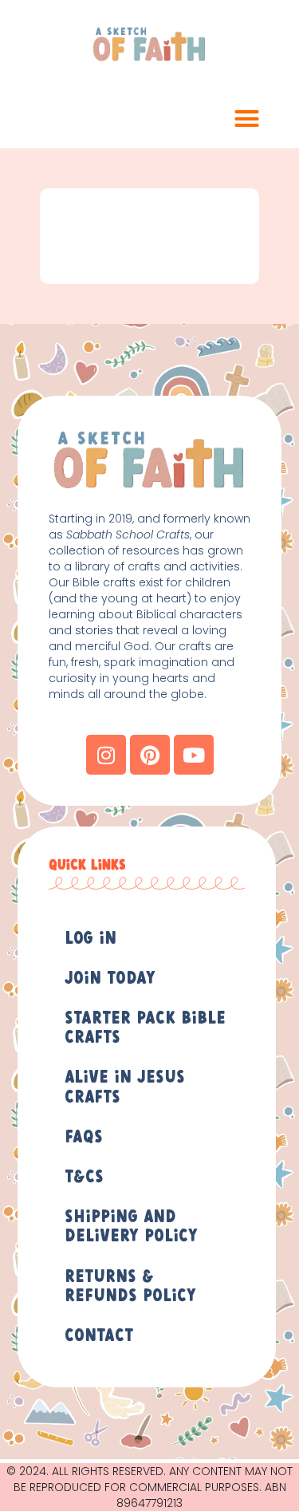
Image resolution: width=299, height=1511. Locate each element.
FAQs (84, 1138)
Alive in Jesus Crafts (125, 1087)
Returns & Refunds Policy (130, 1286)
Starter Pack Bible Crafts (145, 1028)
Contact (99, 1336)
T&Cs (84, 1178)
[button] (247, 119)
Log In (90, 939)
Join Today (110, 979)
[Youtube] (194, 755)
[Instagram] (106, 755)
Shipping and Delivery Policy (131, 1227)
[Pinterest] (150, 755)
